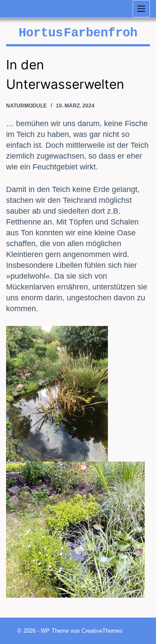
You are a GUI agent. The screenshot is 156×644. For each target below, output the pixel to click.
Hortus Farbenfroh (78, 33)
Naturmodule (26, 106)
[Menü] (141, 8)
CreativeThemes (102, 631)
